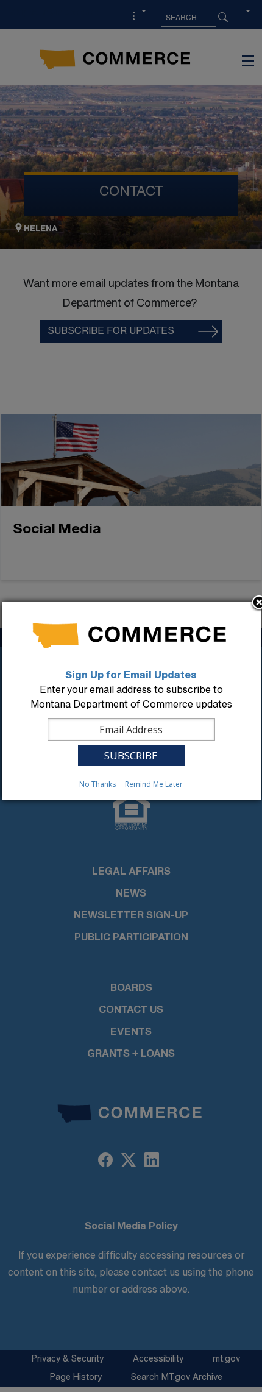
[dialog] (131, 701)
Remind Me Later (154, 784)
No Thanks (97, 784)
